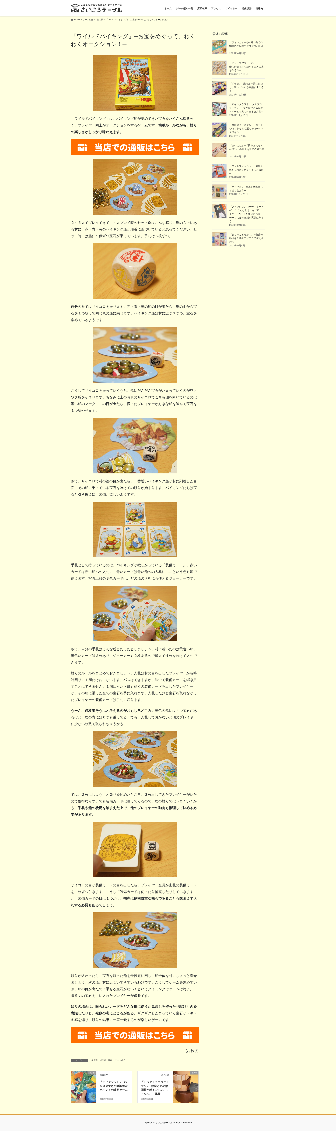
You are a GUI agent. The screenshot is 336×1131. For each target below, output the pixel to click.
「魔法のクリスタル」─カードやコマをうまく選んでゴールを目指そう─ (246, 128)
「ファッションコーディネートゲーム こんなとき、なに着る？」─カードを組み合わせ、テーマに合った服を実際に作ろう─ (246, 214)
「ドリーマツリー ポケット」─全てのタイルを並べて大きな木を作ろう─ (246, 66)
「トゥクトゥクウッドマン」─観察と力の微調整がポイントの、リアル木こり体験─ (155, 1087)
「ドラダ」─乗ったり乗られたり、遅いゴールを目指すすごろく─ (246, 87)
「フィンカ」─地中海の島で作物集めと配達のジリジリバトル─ (246, 45)
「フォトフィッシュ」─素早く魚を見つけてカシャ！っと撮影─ (246, 169)
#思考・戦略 (106, 1060)
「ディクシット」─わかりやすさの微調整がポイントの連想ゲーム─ (114, 1087)
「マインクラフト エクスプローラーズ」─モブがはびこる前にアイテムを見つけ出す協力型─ (246, 107)
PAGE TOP (325, 1093)
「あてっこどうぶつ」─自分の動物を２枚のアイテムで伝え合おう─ (246, 238)
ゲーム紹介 (120, 1060)
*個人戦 (94, 1060)
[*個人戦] (83, 1084)
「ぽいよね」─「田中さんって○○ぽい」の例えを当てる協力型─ (246, 149)
